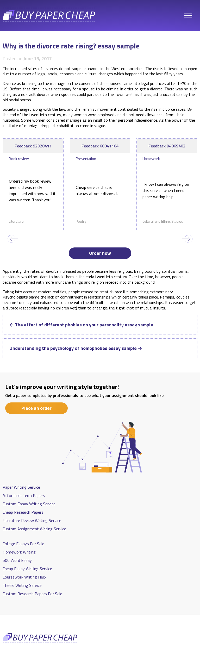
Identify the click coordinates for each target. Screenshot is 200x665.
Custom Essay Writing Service (29, 504)
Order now (100, 253)
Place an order (36, 408)
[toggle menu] (188, 16)
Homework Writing (19, 552)
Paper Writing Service (21, 487)
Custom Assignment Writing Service (34, 529)
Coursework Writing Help (24, 577)
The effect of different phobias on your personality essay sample (81, 324)
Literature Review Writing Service (32, 520)
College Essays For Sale (23, 543)
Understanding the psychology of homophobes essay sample (75, 348)
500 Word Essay (17, 560)
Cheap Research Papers (23, 512)
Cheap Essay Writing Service (27, 568)
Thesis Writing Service (22, 585)
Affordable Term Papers (24, 495)
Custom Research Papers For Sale (32, 594)
